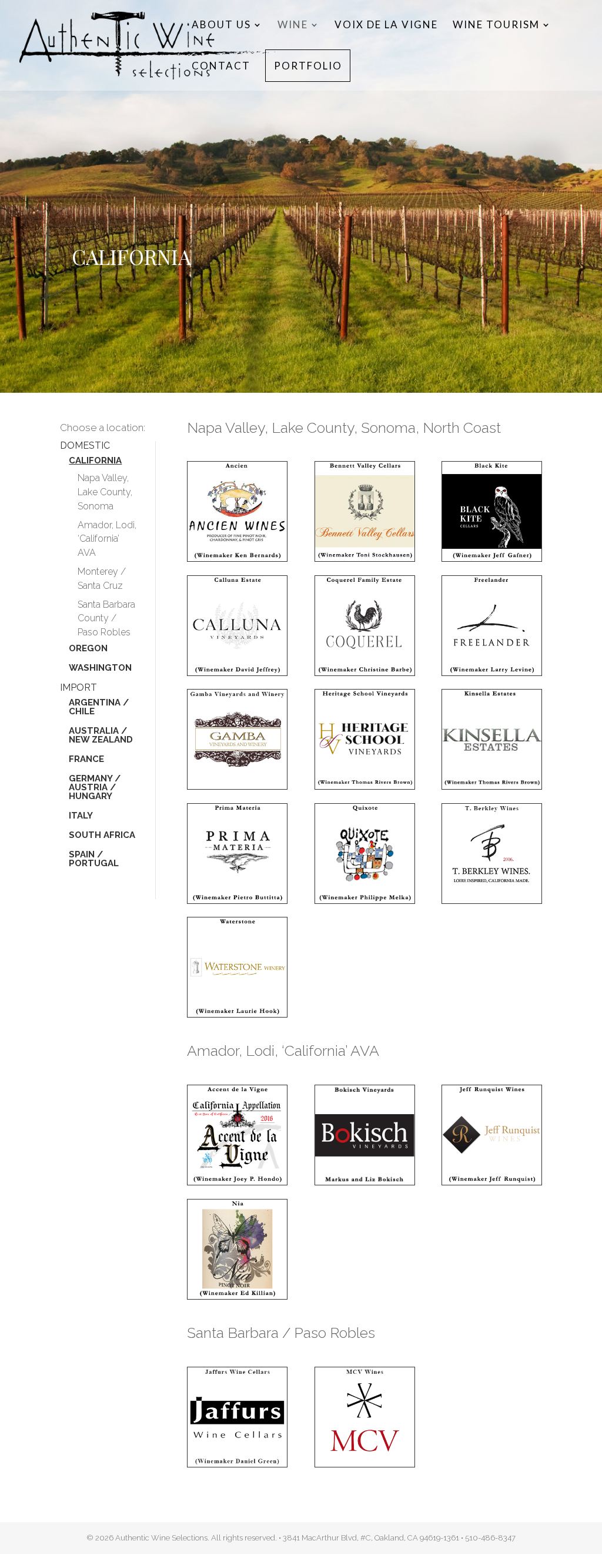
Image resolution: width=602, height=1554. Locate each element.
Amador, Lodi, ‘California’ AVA (107, 539)
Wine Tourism (496, 26)
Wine (292, 26)
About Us (221, 26)
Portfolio (308, 67)
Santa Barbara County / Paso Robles (106, 618)
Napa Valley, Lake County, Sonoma (105, 492)
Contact (221, 67)
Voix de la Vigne (386, 26)
